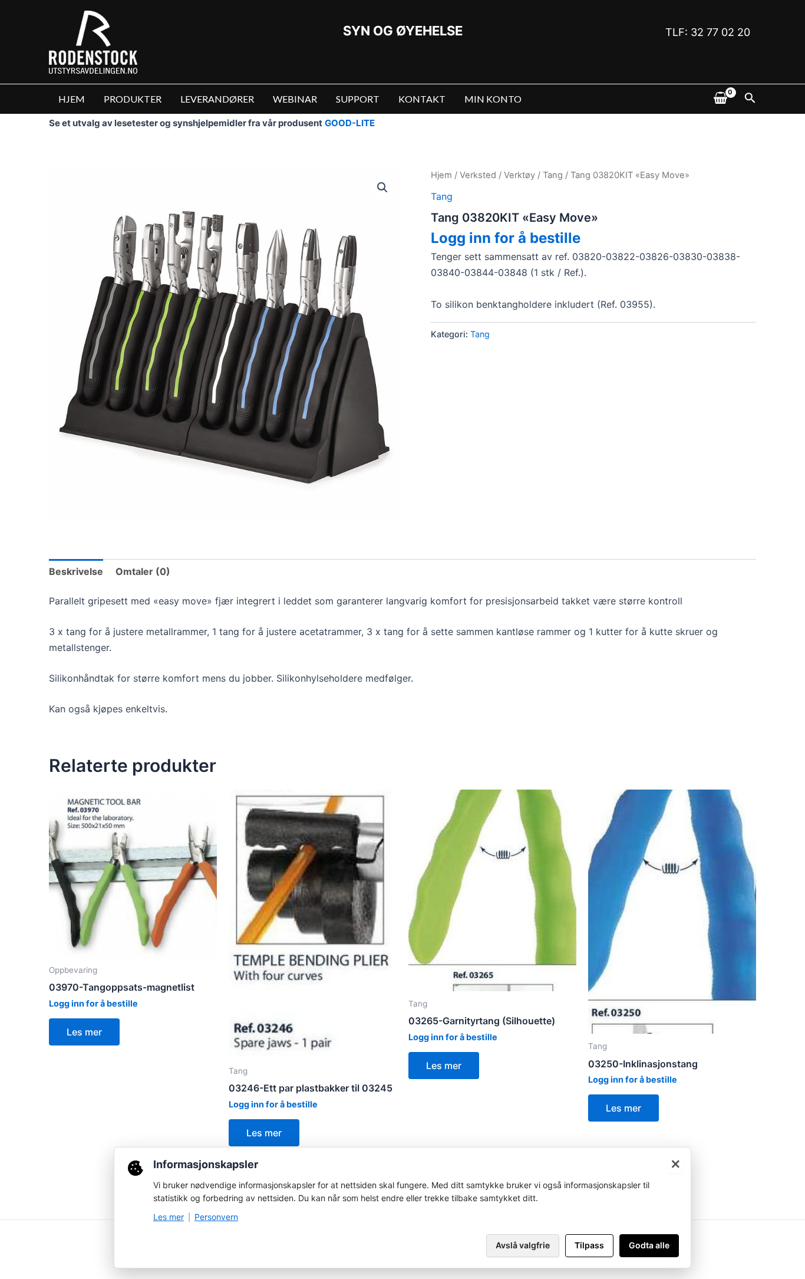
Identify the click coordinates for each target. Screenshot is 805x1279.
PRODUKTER (132, 98)
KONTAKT (422, 98)
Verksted (478, 175)
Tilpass (589, 1245)
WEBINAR (295, 98)
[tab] (76, 571)
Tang (553, 175)
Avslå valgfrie (523, 1245)
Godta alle (649, 1245)
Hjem (441, 175)
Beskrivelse (76, 571)
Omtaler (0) (143, 571)
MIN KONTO (493, 98)
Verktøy (519, 175)
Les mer (84, 1032)
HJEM (71, 98)
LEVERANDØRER (217, 98)
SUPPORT (358, 98)
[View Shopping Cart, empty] (720, 99)
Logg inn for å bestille (505, 237)
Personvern (216, 1217)
